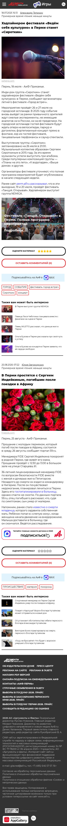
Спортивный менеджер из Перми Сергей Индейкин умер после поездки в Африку (35, 601)
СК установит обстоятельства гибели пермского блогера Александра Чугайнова (38, 621)
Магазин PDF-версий (16, 674)
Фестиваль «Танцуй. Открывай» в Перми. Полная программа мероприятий (32, 220)
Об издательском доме (18, 666)
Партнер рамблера (29, 811)
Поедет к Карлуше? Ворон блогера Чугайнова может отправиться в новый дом (37, 611)
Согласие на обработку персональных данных (28, 771)
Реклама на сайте (14, 670)
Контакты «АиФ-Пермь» (18, 683)
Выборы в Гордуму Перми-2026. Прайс (27, 704)
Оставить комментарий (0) (34, 263)
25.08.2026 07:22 (10, 364)
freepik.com (8, 432)
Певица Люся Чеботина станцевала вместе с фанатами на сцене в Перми (36, 317)
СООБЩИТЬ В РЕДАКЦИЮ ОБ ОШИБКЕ (25, 708)
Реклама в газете (40, 670)
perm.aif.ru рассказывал (32, 183)
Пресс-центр (45, 666)
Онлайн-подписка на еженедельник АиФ (30, 679)
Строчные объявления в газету (23, 688)
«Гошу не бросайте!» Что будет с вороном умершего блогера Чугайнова (35, 642)
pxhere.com (8, 80)
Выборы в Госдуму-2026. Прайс (22, 692)
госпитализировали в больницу (35, 491)
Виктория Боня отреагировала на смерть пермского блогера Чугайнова (35, 631)
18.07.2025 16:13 (10, 12)
